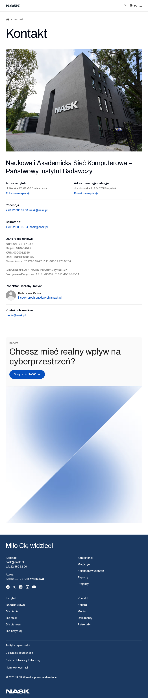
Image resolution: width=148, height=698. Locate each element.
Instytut (11, 598)
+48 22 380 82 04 (17, 227)
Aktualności (85, 557)
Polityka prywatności (18, 645)
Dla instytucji (14, 630)
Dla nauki (11, 617)
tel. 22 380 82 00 (16, 566)
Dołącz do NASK (25, 374)
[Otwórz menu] (140, 5)
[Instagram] (27, 587)
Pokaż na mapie (16, 193)
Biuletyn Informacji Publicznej (23, 660)
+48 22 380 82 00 (17, 210)
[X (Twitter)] (14, 587)
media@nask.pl (16, 315)
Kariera (82, 604)
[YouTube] (34, 587)
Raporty (83, 577)
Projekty (83, 583)
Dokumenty (85, 617)
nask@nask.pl (38, 210)
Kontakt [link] (18, 19)
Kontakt (83, 598)
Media (82, 611)
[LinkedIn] (21, 587)
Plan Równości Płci (17, 667)
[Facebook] (8, 587)
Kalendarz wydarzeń (91, 570)
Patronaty (84, 624)
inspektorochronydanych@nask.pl (40, 297)
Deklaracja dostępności (20, 652)
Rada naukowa (15, 604)
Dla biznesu (13, 624)
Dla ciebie (12, 611)
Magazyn (84, 564)
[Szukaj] (125, 6)
